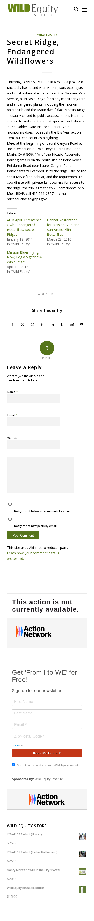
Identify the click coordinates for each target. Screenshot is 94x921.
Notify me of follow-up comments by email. (42, 511)
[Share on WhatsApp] (32, 324)
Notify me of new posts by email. (35, 526)
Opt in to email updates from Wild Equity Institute (48, 765)
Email (12, 415)
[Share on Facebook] (12, 324)
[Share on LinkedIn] (52, 324)
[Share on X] (22, 324)
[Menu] (84, 10)
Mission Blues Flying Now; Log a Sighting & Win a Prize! (24, 257)
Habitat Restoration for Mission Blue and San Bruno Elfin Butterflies (63, 227)
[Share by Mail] (82, 324)
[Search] (74, 10)
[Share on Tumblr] (62, 324)
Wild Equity (47, 35)
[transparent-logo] (39, 10)
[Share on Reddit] (72, 324)
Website (12, 438)
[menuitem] (74, 10)
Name (12, 392)
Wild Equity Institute (49, 779)
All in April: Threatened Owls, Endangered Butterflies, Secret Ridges (24, 227)
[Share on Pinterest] (42, 324)
